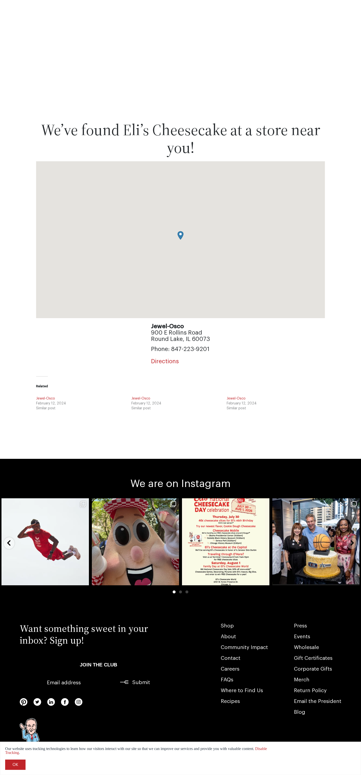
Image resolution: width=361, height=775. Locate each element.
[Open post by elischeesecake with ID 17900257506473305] (225, 542)
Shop (227, 625)
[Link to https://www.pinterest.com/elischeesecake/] (24, 702)
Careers (230, 669)
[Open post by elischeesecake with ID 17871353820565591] (316, 542)
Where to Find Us (242, 690)
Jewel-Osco (45, 398)
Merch (301, 679)
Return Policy (310, 690)
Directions (165, 361)
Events (302, 636)
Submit (141, 682)
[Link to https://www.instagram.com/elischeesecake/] (79, 702)
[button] (180, 235)
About (228, 636)
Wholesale (306, 647)
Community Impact (244, 647)
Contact (230, 658)
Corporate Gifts (313, 669)
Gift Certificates (313, 658)
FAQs (227, 679)
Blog (299, 712)
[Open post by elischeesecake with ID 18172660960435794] (45, 542)
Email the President (317, 701)
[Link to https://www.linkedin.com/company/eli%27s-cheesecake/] (51, 702)
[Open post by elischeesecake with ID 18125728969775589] (135, 542)
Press (300, 625)
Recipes (230, 701)
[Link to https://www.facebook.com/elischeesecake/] (65, 702)
